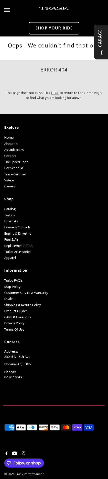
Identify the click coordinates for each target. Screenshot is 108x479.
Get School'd (13, 168)
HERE (55, 92)
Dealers (9, 298)
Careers (10, 186)
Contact (10, 155)
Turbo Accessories (17, 251)
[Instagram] (22, 454)
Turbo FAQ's (13, 280)
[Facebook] (6, 454)
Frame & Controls (17, 227)
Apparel (10, 257)
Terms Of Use (14, 329)
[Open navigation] (20, 10)
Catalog (10, 209)
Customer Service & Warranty (26, 292)
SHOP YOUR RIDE (54, 28)
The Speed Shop (16, 162)
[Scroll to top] (97, 466)
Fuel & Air (11, 239)
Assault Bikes (14, 149)
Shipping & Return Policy (22, 305)
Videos (9, 180)
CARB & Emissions (17, 317)
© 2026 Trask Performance (23, 474)
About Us (11, 143)
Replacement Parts (18, 245)
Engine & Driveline (17, 233)
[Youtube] (14, 454)
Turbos (9, 215)
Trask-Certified (15, 174)
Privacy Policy (14, 323)
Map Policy (12, 286)
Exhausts (11, 221)
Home (9, 137)
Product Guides (15, 311)
